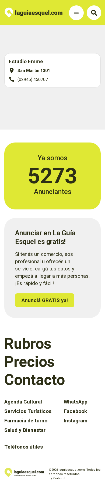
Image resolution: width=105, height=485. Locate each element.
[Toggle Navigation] (76, 12)
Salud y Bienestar (25, 430)
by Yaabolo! (57, 478)
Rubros (27, 343)
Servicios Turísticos (27, 411)
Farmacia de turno (25, 421)
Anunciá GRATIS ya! (45, 300)
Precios (29, 361)
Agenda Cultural (23, 402)
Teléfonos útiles (23, 447)
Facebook (75, 411)
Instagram (76, 421)
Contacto (34, 379)
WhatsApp (76, 402)
